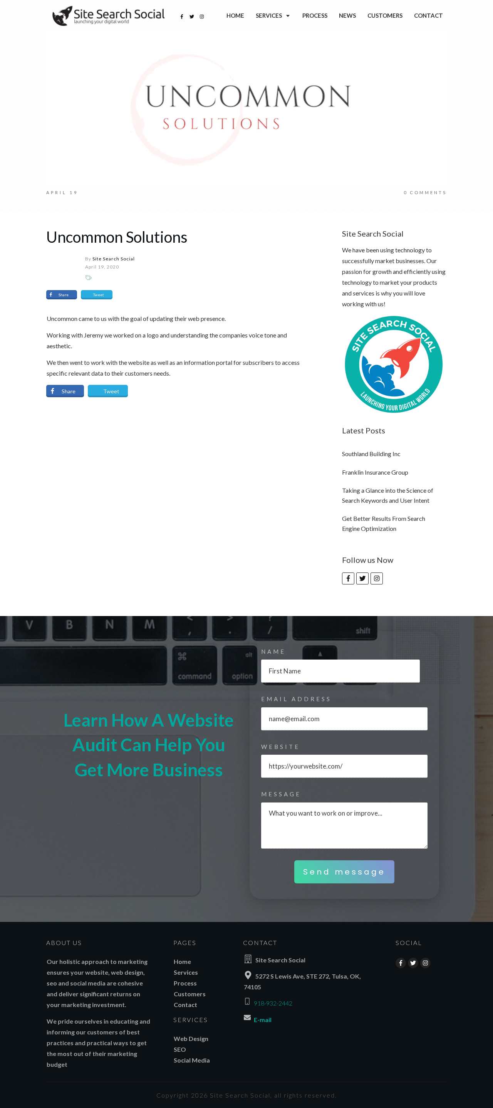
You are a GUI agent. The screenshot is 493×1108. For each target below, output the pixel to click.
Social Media (192, 1060)
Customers (190, 993)
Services (186, 972)
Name (273, 651)
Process (185, 983)
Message (281, 794)
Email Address (296, 698)
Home (182, 961)
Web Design (191, 1038)
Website (280, 746)
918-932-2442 (273, 1003)
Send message (344, 871)
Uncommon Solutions (117, 237)
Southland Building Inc (371, 453)
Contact (185, 1004)
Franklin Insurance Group (375, 472)
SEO (180, 1049)
